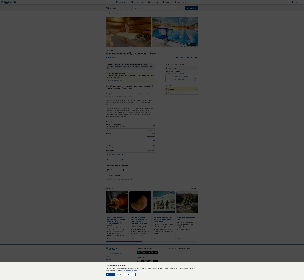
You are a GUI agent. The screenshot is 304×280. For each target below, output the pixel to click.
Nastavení (131, 274)
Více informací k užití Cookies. (128, 270)
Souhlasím (110, 274)
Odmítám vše (121, 274)
